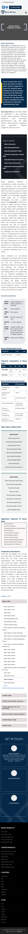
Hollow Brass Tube (8, 676)
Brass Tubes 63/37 (9, 606)
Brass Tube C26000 (9, 655)
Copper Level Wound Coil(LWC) (12, 701)
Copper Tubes (6, 695)
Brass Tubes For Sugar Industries (13, 633)
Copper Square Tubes (6, 864)
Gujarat (3, 911)
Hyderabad (4, 917)
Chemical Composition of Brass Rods (13, 155)
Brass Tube (6, 673)
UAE (2, 879)
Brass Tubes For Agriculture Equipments (14, 636)
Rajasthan (3, 919)
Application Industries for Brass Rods (13, 167)
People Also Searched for (12, 172)
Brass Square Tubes (9, 615)
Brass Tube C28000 (9, 661)
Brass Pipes (7, 612)
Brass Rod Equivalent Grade (13, 151)
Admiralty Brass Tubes (10, 621)
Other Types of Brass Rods (12, 163)
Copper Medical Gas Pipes (7, 862)
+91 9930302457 (14, 803)
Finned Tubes (6, 725)
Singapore (3, 894)
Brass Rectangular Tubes (10, 618)
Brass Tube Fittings (9, 683)
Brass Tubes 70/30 (9, 609)
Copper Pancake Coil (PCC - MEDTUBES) (11, 707)
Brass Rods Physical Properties (13, 159)
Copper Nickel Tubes (9, 720)
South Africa (4, 889)
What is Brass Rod (9, 144)
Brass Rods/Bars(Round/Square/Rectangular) (13, 687)
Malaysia (3, 892)
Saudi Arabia (4, 876)
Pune (2, 906)
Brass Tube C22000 (9, 649)
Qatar (2, 881)
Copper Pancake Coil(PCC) (7, 854)
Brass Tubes (6, 601)
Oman (2, 884)
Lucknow (3, 922)
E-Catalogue (15, 7)
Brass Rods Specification (11, 147)
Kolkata (3, 914)
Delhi (2, 903)
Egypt (2, 886)
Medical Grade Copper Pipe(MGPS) (13, 714)
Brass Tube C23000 (9, 652)
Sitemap (19, 931)
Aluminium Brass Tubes (10, 624)
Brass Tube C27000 (9, 658)
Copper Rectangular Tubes (7, 867)
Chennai (3, 909)
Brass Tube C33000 (9, 664)
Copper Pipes (4, 859)
